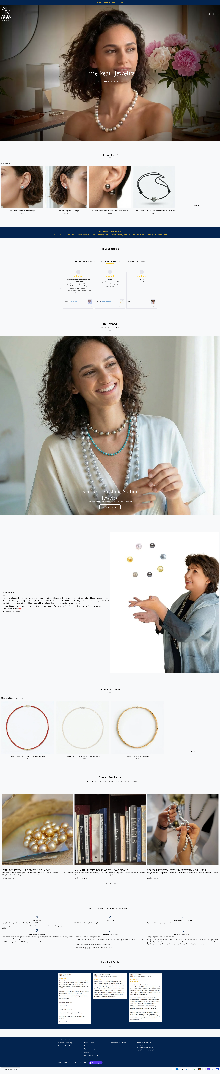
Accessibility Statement (92, 1055)
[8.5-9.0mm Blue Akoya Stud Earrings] (22, 187)
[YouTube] (85, 1062)
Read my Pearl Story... (12, 612)
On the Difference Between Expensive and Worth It (177, 870)
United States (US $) (10, 1069)
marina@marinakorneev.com (145, 1047)
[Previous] (60, 288)
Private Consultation (149, 1050)
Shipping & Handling (65, 1043)
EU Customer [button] (115, 1040)
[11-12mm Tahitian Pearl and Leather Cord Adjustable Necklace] (154, 187)
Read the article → (8, 878)
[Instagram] (80, 1062)
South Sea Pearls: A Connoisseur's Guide (26, 870)
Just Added (5, 163)
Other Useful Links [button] (91, 1040)
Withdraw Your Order (118, 1043)
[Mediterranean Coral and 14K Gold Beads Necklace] (27, 727)
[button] (92, 14)
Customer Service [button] (64, 1040)
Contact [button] (140, 1040)
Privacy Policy (89, 1043)
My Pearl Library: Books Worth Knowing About (102, 870)
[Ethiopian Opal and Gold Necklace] (137, 727)
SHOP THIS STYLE (110, 507)
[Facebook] (71, 1062)
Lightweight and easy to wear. (13, 698)
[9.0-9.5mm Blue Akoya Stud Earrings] (66, 187)
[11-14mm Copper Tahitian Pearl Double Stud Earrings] (110, 187)
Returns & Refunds (64, 1046)
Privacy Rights (89, 1046)
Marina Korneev (8, 1073)
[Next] (159, 288)
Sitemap (87, 1052)
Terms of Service (90, 1049)
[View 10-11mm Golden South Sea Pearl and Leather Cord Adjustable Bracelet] (122, 301)
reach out (180, 944)
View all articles (110, 884)
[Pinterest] (76, 1062)
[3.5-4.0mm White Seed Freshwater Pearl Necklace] (82, 727)
